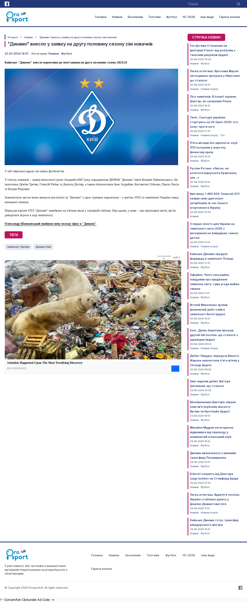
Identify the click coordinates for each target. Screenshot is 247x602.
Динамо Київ (43, 246)
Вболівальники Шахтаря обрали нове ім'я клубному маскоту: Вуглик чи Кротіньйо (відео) (213, 406)
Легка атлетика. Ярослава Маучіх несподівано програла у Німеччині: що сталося (215, 75)
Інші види (207, 17)
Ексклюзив (135, 17)
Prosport (13, 37)
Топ (222, 135)
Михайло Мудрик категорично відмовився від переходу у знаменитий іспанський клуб (211, 432)
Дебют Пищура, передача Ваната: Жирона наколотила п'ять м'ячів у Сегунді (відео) (214, 360)
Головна (101, 17)
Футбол (171, 17)
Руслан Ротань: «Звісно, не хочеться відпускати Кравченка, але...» (213, 173)
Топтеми (154, 17)
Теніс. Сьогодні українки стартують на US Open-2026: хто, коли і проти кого (214, 122)
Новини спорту (209, 89)
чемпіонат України (18, 246)
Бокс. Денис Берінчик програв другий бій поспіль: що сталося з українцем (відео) (214, 335)
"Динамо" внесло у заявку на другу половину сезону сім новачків (78, 37)
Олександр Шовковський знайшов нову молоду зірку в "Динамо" (50, 223)
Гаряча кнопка (229, 17)
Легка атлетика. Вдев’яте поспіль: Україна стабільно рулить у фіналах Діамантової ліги (215, 499)
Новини (117, 17)
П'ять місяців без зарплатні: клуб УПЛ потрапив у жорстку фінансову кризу (214, 147)
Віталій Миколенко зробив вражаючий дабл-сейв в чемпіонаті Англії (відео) (209, 309)
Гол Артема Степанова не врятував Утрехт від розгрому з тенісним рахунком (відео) (212, 50)
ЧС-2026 (188, 17)
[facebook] (7, 4)
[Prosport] (17, 17)
